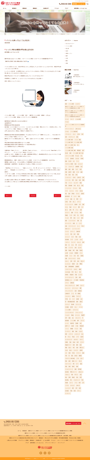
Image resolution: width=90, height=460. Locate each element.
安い (78, 145)
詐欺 (76, 277)
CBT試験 (79, 369)
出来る (66, 201)
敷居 (66, 220)
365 (73, 363)
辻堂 (67, 58)
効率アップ (67, 325)
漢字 (70, 201)
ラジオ (71, 215)
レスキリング (77, 334)
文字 (83, 382)
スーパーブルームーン (69, 277)
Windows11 (81, 325)
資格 (67, 63)
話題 (66, 258)
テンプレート (67, 393)
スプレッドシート (79, 312)
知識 (80, 388)
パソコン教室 (7, 186)
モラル (66, 207)
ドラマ (71, 239)
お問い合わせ (78, 128)
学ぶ (78, 215)
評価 (76, 174)
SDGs (83, 180)
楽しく (74, 201)
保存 (80, 212)
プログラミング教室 (69, 163)
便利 (70, 209)
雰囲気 (66, 342)
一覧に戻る (33, 195)
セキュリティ (78, 317)
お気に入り (81, 371)
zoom (78, 261)
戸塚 (72, 272)
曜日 (66, 245)
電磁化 (66, 215)
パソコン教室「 (68, 309)
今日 (80, 204)
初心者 (67, 48)
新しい (82, 358)
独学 (83, 150)
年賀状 (82, 158)
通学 (78, 320)
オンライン (72, 190)
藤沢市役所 (67, 196)
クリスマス (71, 247)
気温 (66, 366)
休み (80, 323)
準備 (71, 390)
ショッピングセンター (69, 312)
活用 (71, 261)
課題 (75, 369)
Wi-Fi (73, 180)
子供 (66, 174)
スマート (79, 201)
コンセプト (78, 103)
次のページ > (57, 195)
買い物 (81, 190)
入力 (66, 352)
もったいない (67, 263)
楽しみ (78, 185)
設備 (79, 196)
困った (66, 209)
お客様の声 (67, 293)
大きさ (66, 350)
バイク (73, 299)
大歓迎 (72, 325)
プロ (82, 207)
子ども (69, 336)
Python (72, 315)
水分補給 (67, 307)
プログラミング (72, 136)
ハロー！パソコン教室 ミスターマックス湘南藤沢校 (74, 125)
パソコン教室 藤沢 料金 (78, 153)
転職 (71, 199)
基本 (82, 217)
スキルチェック (77, 379)
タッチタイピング (68, 339)
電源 (66, 347)
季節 (76, 236)
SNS (79, 207)
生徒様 (66, 255)
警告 (66, 185)
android (82, 193)
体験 (73, 169)
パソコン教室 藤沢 (73, 131)
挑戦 (77, 301)
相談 (83, 352)
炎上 (73, 317)
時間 (69, 377)
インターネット (68, 177)
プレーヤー (73, 242)
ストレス (67, 231)
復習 (73, 388)
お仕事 (66, 253)
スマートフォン (75, 288)
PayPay (81, 250)
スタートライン (68, 363)
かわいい (67, 261)
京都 (75, 290)
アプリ (66, 190)
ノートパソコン (68, 188)
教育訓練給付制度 (71, 301)
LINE (80, 288)
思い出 (80, 361)
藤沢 (67, 55)
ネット (78, 226)
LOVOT (77, 285)
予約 (66, 355)
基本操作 (72, 158)
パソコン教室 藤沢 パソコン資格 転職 (73, 142)
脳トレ (71, 350)
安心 (82, 334)
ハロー (78, 217)
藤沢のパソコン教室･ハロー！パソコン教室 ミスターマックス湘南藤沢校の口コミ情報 (74, 107)
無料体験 (70, 185)
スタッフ (72, 119)
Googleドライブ (68, 344)
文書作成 (78, 231)
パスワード (71, 334)
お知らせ (78, 385)
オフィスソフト (68, 223)
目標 (74, 344)
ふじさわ (76, 239)
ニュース (67, 234)
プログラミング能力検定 (70, 358)
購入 (74, 234)
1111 (76, 245)
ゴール (76, 382)
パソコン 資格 (78, 139)
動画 (76, 331)
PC (73, 209)
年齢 (83, 204)
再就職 (77, 323)
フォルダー (67, 315)
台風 (80, 180)
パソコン (67, 158)
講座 (66, 161)
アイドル (76, 212)
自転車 (77, 299)
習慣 (74, 390)
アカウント (78, 296)
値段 (69, 169)
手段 (82, 379)
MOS (67, 60)
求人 (81, 155)
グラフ (77, 336)
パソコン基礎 (73, 320)
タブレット (72, 231)
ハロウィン (67, 242)
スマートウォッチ (72, 226)
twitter (80, 269)
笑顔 (83, 242)
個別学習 (72, 323)
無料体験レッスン (68, 280)
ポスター (80, 245)
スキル (72, 245)
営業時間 (77, 166)
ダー (81, 199)
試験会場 (72, 282)
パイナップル (67, 180)
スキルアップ (71, 166)
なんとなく (72, 385)
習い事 (70, 161)
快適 (66, 226)
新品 (76, 180)
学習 (74, 185)
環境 (73, 331)
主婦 (80, 236)
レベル (80, 223)
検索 (74, 223)
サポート (81, 339)
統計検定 (67, 371)
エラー (77, 363)
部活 (74, 217)
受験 (66, 250)
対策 (80, 328)
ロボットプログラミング (70, 285)
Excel (69, 174)
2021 (77, 199)
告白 (78, 255)
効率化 (81, 350)
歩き (81, 299)
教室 (77, 344)
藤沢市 (70, 172)
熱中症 (71, 307)
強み (66, 377)
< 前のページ (8, 195)
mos (66, 193)
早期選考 (76, 253)
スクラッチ (67, 304)
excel (67, 51)
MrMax (81, 263)
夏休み (81, 301)
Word (70, 207)
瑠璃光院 (79, 290)
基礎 (72, 212)
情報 (66, 172)
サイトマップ (61, 442)
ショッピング (67, 388)
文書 (81, 209)
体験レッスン (69, 53)
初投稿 (82, 255)
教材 (77, 366)
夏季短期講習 (71, 266)
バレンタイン (67, 296)
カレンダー (76, 182)
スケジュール (78, 304)
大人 (74, 161)
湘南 (69, 317)
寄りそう (76, 374)
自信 (80, 374)
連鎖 (69, 366)
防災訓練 (67, 239)
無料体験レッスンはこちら (79, 4)
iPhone (73, 193)
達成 (77, 347)
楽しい (76, 272)
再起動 (66, 382)
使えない (82, 261)
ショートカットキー (76, 228)
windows (66, 274)
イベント (67, 328)
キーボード (76, 350)
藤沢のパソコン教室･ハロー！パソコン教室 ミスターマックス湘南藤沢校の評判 (74, 111)
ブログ (72, 236)
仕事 (83, 177)
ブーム (77, 209)
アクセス (67, 121)
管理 (80, 377)
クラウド (82, 342)
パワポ (77, 358)
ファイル (80, 307)
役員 (80, 344)
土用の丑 (79, 177)
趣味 (81, 172)
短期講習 (77, 266)
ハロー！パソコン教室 (69, 155)
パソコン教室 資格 (69, 147)
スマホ (77, 172)
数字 (80, 382)
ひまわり (75, 269)
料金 (80, 169)
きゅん (81, 239)
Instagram (71, 274)
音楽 (69, 193)
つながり (80, 331)
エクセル (67, 131)
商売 (74, 215)
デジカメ (77, 193)
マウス (77, 190)
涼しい (76, 307)
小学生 (78, 134)
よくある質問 (78, 119)
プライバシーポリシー (69, 128)
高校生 (73, 377)
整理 (66, 334)
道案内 (73, 263)
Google (70, 250)
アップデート (67, 331)
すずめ (78, 258)
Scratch (72, 304)
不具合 (73, 352)
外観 (76, 274)
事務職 (71, 328)
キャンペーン (67, 288)
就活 (82, 185)
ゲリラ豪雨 (76, 280)
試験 (80, 277)
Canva (74, 342)
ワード (77, 161)
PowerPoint (82, 280)
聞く (71, 379)
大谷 (74, 255)
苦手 (66, 317)
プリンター (75, 188)
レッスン (67, 323)
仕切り (74, 177)
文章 (76, 388)
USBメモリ (82, 347)
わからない (76, 339)
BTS (71, 217)
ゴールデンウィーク (69, 369)
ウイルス (76, 328)
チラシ (81, 253)
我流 (72, 355)
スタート (71, 382)
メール (72, 293)
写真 (80, 188)
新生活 (76, 355)
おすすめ (77, 158)
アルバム (82, 320)
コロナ (77, 169)
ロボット (82, 285)
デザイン (79, 390)
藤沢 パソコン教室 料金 (70, 145)
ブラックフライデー (69, 290)
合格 (75, 247)
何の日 (82, 215)
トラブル (67, 385)
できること (67, 374)
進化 (77, 377)
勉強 (80, 182)
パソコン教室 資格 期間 (70, 150)
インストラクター (72, 220)
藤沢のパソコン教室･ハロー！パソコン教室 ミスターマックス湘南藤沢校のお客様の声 (74, 115)
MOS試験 (79, 150)
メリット (74, 207)
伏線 (78, 220)
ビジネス (80, 274)
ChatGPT (82, 315)
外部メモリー (67, 228)
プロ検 (77, 325)
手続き (73, 336)
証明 (74, 261)
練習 (69, 361)
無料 (66, 136)
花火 (80, 272)
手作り (82, 226)
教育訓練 (67, 320)
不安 (66, 182)
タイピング (80, 163)
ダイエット (67, 212)
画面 (69, 352)
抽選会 (73, 296)
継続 (81, 363)
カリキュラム (75, 309)
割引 (74, 347)
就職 (74, 172)
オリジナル (77, 315)
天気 (71, 234)
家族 (78, 234)
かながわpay (67, 272)
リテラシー (78, 352)
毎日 (73, 174)
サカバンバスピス (72, 258)
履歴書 (80, 355)
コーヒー (67, 199)
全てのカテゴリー (70, 43)
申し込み (77, 155)
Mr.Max (79, 293)
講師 (66, 169)
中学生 (66, 299)
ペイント (70, 182)
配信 (66, 266)
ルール (75, 196)
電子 (74, 250)
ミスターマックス (68, 269)
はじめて (79, 247)
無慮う (73, 366)
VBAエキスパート (73, 371)
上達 (77, 263)
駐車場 (76, 204)
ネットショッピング (69, 204)
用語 (66, 361)
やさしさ (79, 242)
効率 (77, 342)
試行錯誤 (67, 390)
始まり (70, 347)
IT (82, 317)
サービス (67, 119)
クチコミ (67, 282)
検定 (75, 163)
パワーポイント (68, 134)
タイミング (67, 236)
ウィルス (67, 217)
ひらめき (71, 253)
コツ (66, 166)
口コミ (74, 134)
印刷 (72, 374)
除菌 (70, 153)
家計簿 (82, 336)
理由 (70, 342)
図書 (77, 250)
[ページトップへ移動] (84, 423)
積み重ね (67, 379)
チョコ (71, 255)
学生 (81, 166)
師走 (66, 247)
